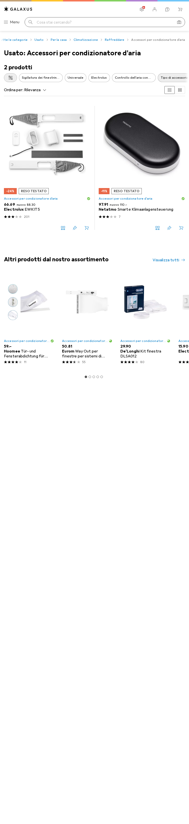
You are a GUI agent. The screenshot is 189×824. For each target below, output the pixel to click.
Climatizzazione (86, 40)
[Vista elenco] (180, 90)
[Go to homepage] (18, 9)
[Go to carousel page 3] (94, 377)
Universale (75, 78)
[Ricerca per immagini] (179, 22)
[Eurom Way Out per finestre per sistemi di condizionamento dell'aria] (87, 320)
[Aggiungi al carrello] (87, 228)
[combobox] (10, 77)
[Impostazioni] (142, 9)
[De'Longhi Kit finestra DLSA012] (145, 320)
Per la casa (59, 40)
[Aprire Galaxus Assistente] (167, 9)
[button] (89, 199)
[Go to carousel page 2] (90, 377)
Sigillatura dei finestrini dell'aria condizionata (42, 78)
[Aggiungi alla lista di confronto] (63, 228)
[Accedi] (154, 9)
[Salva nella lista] (75, 228)
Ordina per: (13, 90)
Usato (39, 40)
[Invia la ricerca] (30, 22)
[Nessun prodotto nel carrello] (180, 9)
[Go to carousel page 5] (101, 377)
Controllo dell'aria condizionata (135, 78)
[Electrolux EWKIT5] (47, 168)
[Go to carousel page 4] (97, 377)
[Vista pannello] (169, 90)
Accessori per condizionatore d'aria (31, 199)
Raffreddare (114, 40)
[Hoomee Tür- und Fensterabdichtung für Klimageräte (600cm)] (29, 320)
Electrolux (99, 78)
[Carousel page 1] (86, 377)
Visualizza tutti (166, 260)
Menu (15, 22)
